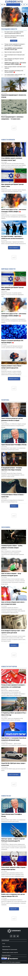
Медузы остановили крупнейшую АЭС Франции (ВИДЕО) (14, 71)
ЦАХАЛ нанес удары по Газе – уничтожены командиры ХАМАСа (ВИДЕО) (15, 63)
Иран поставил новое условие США (13, 52)
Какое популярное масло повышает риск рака (15, 55)
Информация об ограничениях (9, 949)
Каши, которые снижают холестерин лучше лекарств (15, 67)
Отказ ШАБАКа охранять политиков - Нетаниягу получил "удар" (14, 48)
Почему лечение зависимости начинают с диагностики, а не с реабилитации (15, 45)
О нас (3, 943)
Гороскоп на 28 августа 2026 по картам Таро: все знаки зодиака (14, 36)
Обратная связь (6, 946)
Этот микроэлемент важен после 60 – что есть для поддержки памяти (15, 75)
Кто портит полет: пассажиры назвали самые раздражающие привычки (14, 32)
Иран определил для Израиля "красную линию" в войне (14, 59)
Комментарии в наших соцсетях (10, 952)
